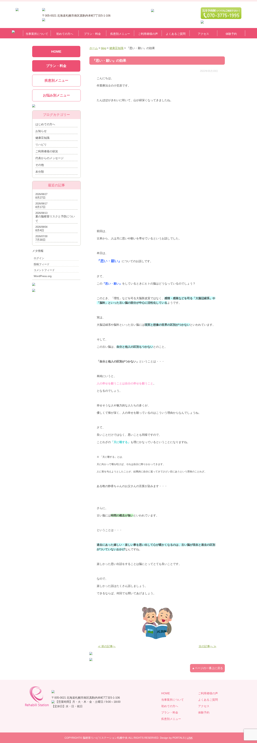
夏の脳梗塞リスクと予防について (55, 218)
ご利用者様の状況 (46, 151)
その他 (39, 164)
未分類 (39, 171)
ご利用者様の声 (148, 33)
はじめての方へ (45, 124)
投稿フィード (41, 264)
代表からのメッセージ (49, 158)
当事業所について (37, 33)
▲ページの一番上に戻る (207, 668)
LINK (190, 737)
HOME (56, 51)
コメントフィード (44, 270)
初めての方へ (64, 33)
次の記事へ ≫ (207, 646)
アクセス (203, 33)
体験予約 (231, 33)
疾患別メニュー (120, 33)
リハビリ (41, 144)
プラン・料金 (92, 33)
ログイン (39, 258)
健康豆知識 (42, 137)
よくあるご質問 (176, 33)
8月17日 (40, 207)
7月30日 (40, 239)
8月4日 (39, 230)
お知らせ (41, 131)
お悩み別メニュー (56, 95)
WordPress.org (43, 276)
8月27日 (40, 197)
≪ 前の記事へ (107, 646)
